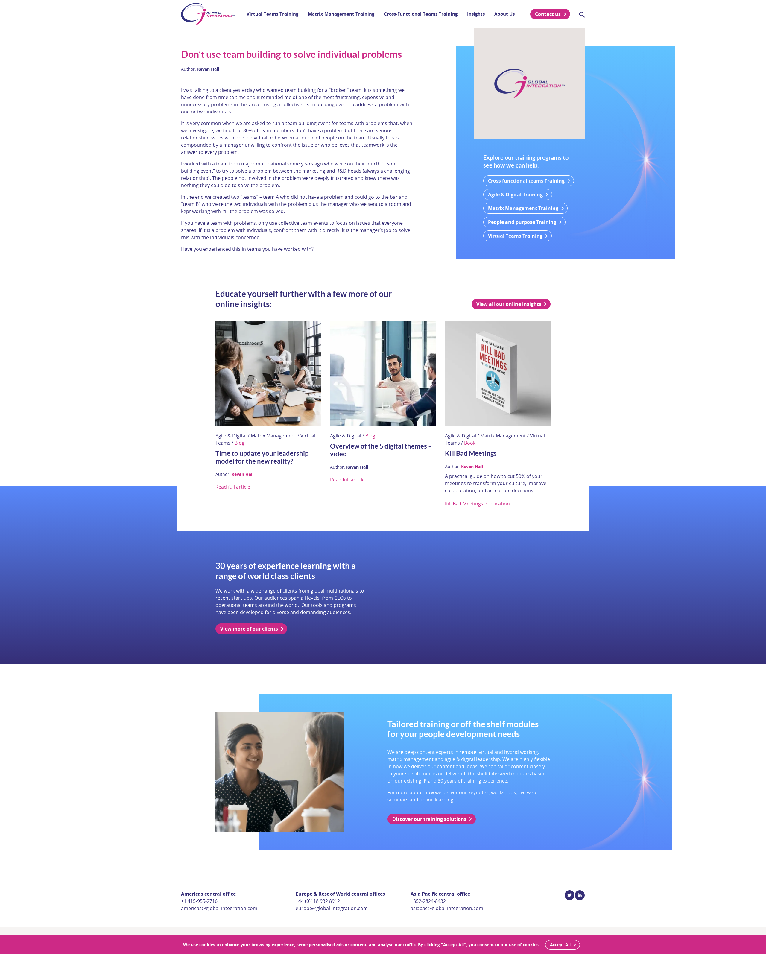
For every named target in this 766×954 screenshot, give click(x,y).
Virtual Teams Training (272, 14)
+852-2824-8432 (428, 901)
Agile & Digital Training (515, 194)
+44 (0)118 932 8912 (318, 901)
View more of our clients (249, 628)
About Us (504, 14)
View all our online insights (508, 304)
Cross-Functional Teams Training (421, 14)
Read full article (232, 487)
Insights (476, 14)
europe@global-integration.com (332, 908)
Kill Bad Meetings (471, 453)
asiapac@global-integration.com (447, 908)
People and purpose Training (522, 222)
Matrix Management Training (341, 14)
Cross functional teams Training (526, 180)
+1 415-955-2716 (199, 901)
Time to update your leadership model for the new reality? (261, 457)
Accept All (560, 944)
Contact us (548, 14)
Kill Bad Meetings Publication (477, 503)
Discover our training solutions (429, 819)
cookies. (531, 944)
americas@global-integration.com (219, 908)
